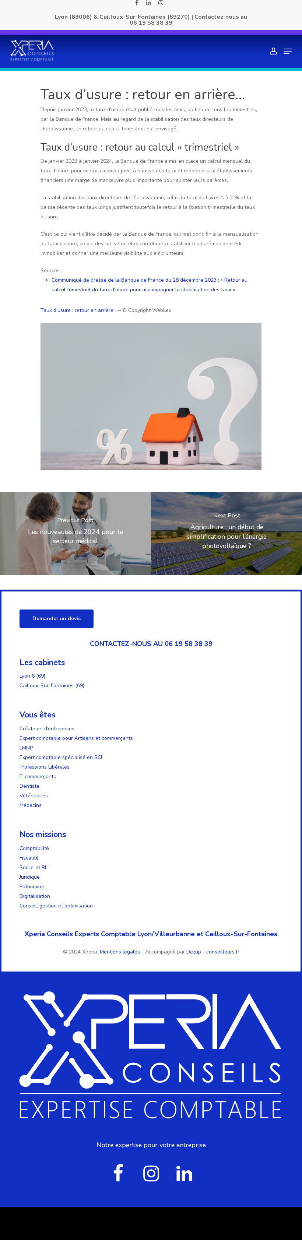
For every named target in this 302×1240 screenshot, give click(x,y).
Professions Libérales (45, 766)
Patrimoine (32, 886)
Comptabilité (34, 848)
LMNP (26, 747)
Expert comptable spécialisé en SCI (61, 757)
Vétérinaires (34, 795)
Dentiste (29, 786)
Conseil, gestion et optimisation (56, 905)
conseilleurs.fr (222, 951)
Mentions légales (120, 951)
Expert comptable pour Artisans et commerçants (76, 738)
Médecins (31, 805)
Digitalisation (35, 896)
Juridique (30, 877)
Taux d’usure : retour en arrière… (79, 310)
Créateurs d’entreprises (47, 728)
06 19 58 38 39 (151, 23)
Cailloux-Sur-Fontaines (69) (52, 685)
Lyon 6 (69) (32, 675)
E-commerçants (38, 776)
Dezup (193, 951)
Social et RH (34, 867)
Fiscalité (29, 857)
